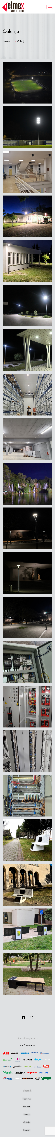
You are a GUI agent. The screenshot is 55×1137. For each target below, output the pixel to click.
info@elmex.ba (27, 1045)
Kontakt (26, 1130)
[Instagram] (31, 1017)
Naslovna (27, 1099)
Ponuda (27, 1115)
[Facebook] (23, 1017)
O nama (26, 1107)
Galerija (26, 1122)
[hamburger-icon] (50, 7)
